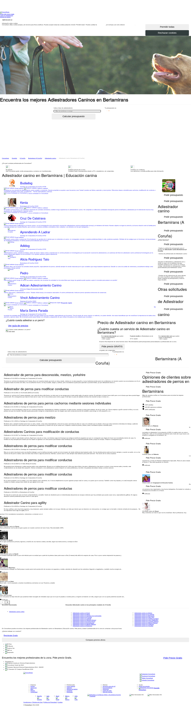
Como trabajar (71, 686)
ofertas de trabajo (5, 17)
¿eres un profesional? (6, 15)
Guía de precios (107, 692)
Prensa (33, 690)
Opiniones (106, 689)
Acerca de (34, 687)
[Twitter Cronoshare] (146, 678)
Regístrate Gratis (11, 635)
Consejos (69, 690)
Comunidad (34, 692)
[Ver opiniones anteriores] (2, 602)
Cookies (60, 702)
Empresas (70, 692)
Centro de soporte (144, 686)
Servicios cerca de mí (109, 686)
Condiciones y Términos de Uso (33, 702)
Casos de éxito (107, 690)
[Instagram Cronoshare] (147, 674)
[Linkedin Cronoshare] (147, 680)
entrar (2, 14)
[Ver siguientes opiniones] (7, 602)
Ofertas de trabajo (72, 689)
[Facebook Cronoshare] (147, 676)
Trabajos (69, 687)
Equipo (33, 686)
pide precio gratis (9, 14)
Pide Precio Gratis (153, 373)
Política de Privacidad (50, 702)
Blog (32, 689)
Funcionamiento (107, 687)
